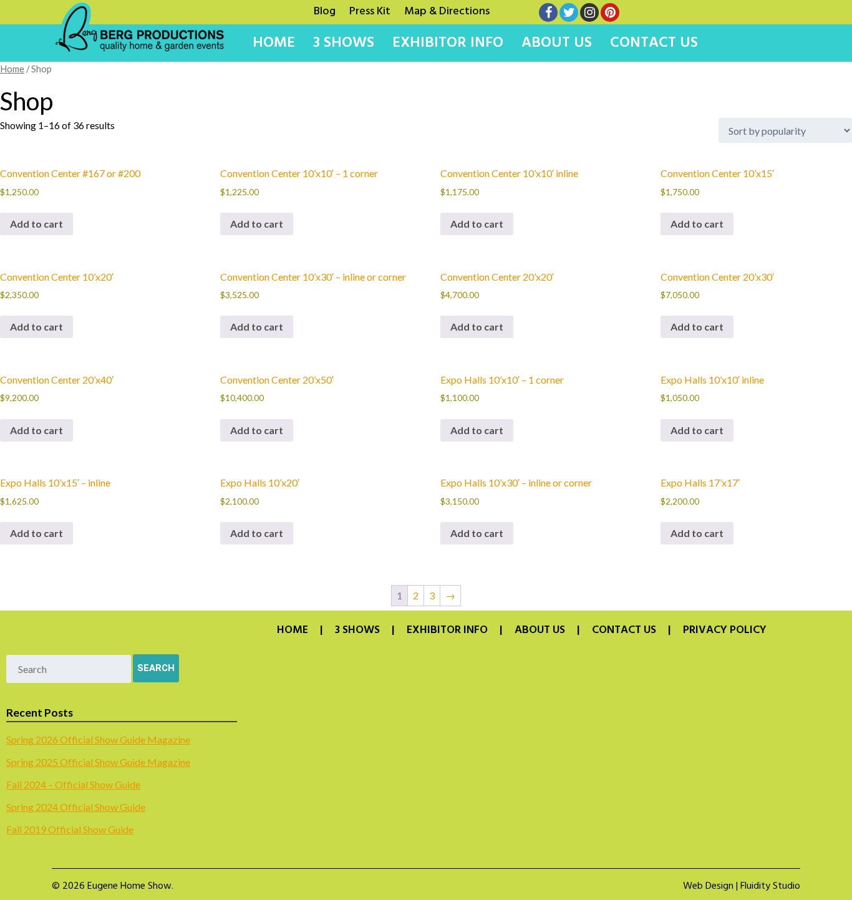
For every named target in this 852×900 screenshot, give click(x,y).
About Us (556, 43)
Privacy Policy (725, 630)
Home (274, 43)
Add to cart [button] (36, 224)
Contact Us (654, 43)
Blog (325, 9)
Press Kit (369, 9)
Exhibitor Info (447, 43)
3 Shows (343, 43)
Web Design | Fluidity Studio (741, 886)
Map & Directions (447, 9)
